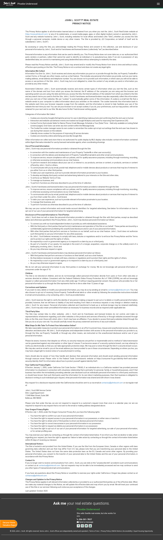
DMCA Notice (117, 531)
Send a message (86, 522)
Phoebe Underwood (27, 3)
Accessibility (127, 531)
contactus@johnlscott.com (119, 290)
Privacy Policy (106, 531)
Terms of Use (94, 531)
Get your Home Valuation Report (10, 524)
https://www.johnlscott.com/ (36, 34)
